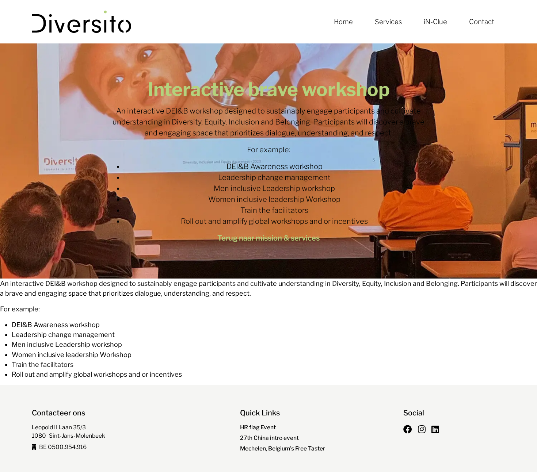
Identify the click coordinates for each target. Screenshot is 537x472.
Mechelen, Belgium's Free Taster (282, 448)
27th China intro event (269, 437)
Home (343, 22)
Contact (481, 22)
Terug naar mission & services (268, 238)
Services (388, 22)
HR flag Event (258, 427)
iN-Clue (435, 22)
